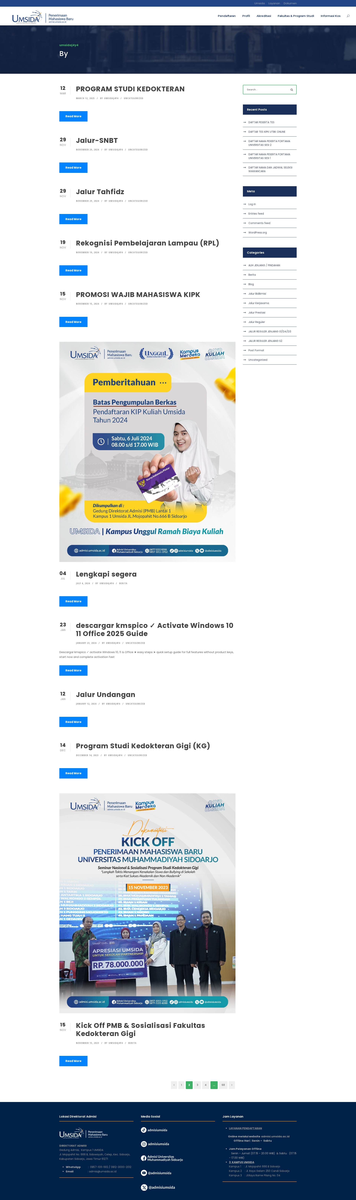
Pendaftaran (227, 16)
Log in (252, 204)
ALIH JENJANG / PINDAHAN (264, 265)
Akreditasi (264, 16)
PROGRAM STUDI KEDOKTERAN (130, 89)
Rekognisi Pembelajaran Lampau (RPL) (148, 243)
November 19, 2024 (87, 252)
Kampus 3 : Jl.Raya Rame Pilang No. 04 (254, 1175)
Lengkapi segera (106, 574)
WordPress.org (257, 232)
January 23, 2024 (86, 643)
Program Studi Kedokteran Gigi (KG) (143, 746)
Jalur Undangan (106, 694)
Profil (246, 16)
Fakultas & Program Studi (296, 16)
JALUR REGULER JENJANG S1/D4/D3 (269, 331)
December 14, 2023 (87, 755)
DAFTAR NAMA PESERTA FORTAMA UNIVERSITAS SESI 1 (269, 156)
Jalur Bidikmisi (257, 294)
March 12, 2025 (85, 98)
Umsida (259, 3)
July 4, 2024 (83, 583)
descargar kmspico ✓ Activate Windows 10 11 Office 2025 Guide (155, 629)
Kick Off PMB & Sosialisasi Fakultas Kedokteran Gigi (140, 1029)
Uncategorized (133, 98)
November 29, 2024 (87, 149)
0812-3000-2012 (121, 1167)
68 (223, 1085)
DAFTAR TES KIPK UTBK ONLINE (266, 132)
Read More (73, 116)
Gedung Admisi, (70, 1150)
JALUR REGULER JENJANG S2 (265, 341)
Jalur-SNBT (97, 140)
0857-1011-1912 (99, 1167)
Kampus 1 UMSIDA (92, 1150)
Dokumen (290, 3)
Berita (123, 583)
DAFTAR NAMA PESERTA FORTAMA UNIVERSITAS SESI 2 (269, 143)
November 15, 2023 (87, 1043)
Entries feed (256, 213)
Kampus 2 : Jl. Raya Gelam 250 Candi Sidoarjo (259, 1171)
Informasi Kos (330, 16)
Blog (251, 284)
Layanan (274, 3)
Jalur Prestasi (256, 312)
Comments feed (259, 223)
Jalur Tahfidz (100, 192)
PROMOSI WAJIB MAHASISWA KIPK (138, 294)
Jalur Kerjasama (258, 303)
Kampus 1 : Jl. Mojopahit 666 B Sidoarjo (254, 1166)
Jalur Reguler (256, 322)
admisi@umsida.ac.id (102, 1171)
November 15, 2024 (87, 303)
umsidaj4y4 (111, 98)
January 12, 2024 (86, 703)
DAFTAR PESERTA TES (261, 122)
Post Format (256, 350)
